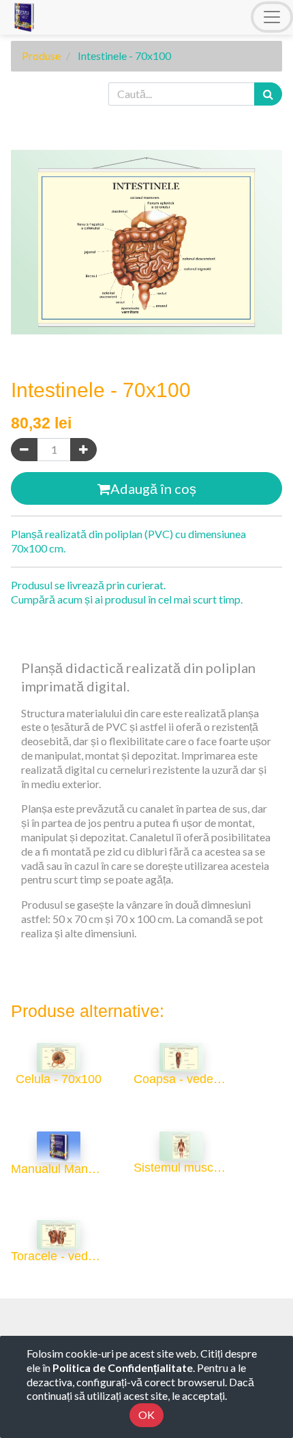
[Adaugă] (83, 450)
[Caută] (268, 94)
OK (146, 1414)
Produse (41, 55)
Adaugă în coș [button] (153, 488)
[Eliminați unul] (24, 450)
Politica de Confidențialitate (122, 1367)
